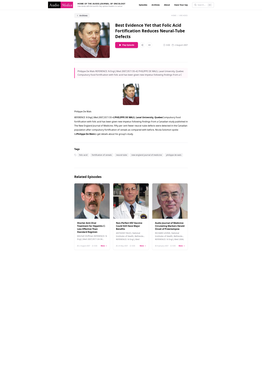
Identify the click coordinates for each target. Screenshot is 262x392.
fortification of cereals (102, 155)
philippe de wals (173, 155)
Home (173, 15)
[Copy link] (142, 45)
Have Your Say (181, 5)
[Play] (104, 213)
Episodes (143, 5)
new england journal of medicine (146, 155)
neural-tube (121, 155)
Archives (156, 5)
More (104, 246)
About (167, 5)
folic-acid (83, 155)
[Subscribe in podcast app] (149, 45)
